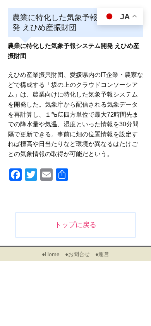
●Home (51, 254)
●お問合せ (77, 254)
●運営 (102, 254)
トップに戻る (75, 225)
